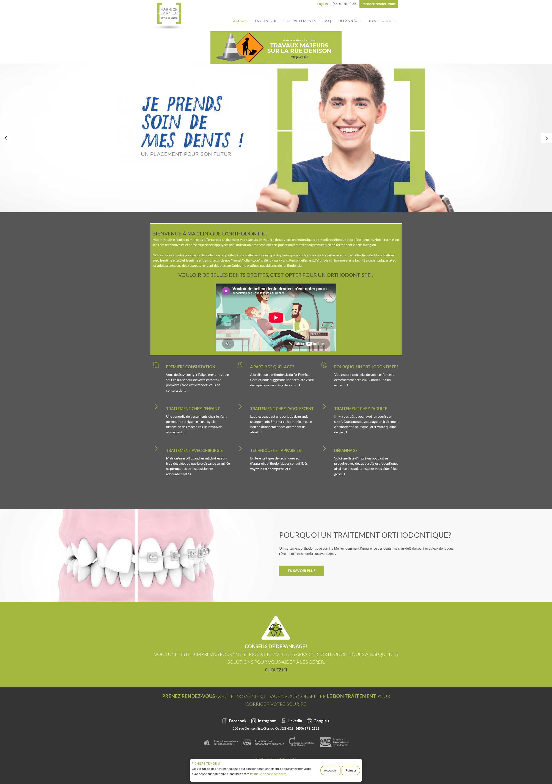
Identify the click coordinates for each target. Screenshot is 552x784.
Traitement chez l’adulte (360, 408)
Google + (321, 720)
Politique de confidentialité (268, 774)
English (322, 4)
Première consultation (190, 366)
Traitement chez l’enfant (193, 408)
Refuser (350, 770)
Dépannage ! (350, 21)
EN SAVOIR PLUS (301, 571)
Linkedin (294, 720)
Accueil (240, 21)
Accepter (330, 770)
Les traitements (300, 21)
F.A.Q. (327, 21)
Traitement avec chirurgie (194, 450)
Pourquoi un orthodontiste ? (366, 366)
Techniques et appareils (275, 450)
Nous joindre (382, 21)
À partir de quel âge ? (272, 366)
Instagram (266, 720)
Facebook (237, 720)
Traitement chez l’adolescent (282, 408)
